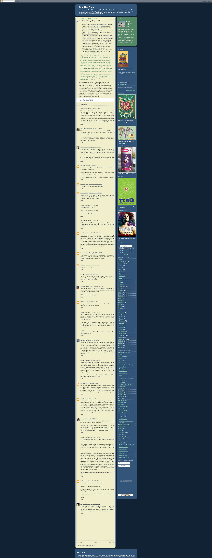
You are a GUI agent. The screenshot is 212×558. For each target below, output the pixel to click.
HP (120, 288)
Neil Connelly (122, 443)
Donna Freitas (122, 394)
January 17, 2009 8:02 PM (94, 147)
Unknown (82, 165)
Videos (120, 345)
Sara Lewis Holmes (123, 447)
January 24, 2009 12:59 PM (94, 480)
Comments (122, 465)
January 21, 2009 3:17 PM (93, 437)
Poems (121, 304)
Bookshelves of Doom (124, 352)
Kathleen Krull (122, 417)
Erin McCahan (122, 402)
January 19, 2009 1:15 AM (93, 312)
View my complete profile (125, 42)
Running (121, 329)
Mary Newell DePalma (124, 436)
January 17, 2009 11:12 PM (93, 220)
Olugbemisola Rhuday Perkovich (98, 24)
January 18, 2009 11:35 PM (91, 301)
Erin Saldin (121, 404)
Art (120, 259)
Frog (120, 280)
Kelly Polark (83, 504)
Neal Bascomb (122, 440)
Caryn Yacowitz (123, 388)
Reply (81, 124)
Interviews (121, 290)
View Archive (126, 254)
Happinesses (122, 286)
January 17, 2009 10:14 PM (95, 193)
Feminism (121, 276)
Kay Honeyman (123, 419)
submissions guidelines (94, 49)
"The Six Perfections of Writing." (90, 34)
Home (95, 542)
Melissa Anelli (122, 367)
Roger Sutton (122, 369)
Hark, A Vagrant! (123, 356)
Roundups (121, 327)
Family (120, 271)
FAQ (120, 274)
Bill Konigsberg (122, 386)
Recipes (121, 319)
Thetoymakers (84, 480)
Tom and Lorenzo (123, 373)
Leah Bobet (122, 426)
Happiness (121, 284)
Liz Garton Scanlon (123, 432)
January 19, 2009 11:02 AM (94, 340)
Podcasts (121, 302)
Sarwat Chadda (122, 449)
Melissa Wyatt (84, 147)
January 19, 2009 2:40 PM (93, 360)
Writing (91, 100)
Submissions (86, 100)
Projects (121, 308)
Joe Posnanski (122, 362)
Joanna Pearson (123, 408)
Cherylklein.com (123, 84)
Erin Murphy (93, 27)
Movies (121, 296)
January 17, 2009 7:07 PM (93, 108)
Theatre (121, 341)
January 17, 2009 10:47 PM (93, 205)
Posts (121, 462)
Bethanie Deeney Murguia (125, 384)
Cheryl (128, 21)
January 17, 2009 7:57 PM (95, 128)
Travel (120, 343)
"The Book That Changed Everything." (91, 29)
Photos (121, 300)
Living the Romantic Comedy (126, 364)
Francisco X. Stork (123, 406)
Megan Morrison (123, 438)
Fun (120, 282)
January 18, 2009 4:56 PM (93, 274)
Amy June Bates (123, 380)
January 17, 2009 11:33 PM (93, 232)
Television (121, 337)
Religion (121, 323)
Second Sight (122, 331)
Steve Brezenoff (84, 128)
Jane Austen (122, 292)
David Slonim (122, 392)
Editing (120, 270)
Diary (120, 267)
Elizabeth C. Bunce (123, 396)
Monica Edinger (84, 253)
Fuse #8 (121, 354)
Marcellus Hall (122, 434)
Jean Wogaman (84, 184)
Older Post (111, 542)
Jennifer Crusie (122, 360)
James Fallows (122, 358)
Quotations (121, 312)
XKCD (120, 375)
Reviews (121, 325)
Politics (121, 306)
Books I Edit (122, 263)
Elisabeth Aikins (84, 286)
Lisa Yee (121, 430)
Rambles (121, 314)
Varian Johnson (123, 455)
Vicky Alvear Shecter (124, 457)
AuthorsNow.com (102, 26)
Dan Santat (122, 390)
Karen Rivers (122, 412)
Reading (121, 316)
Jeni (81, 398)
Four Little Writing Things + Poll (89, 21)
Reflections (122, 321)
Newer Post (79, 542)
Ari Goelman (122, 382)
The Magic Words (123, 339)
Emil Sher (121, 398)
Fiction (120, 278)
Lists (120, 294)
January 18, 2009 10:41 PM (96, 286)
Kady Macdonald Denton (125, 410)
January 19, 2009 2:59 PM (91, 383)
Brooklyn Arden (87, 7)
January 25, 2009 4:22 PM (93, 504)
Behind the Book (123, 261)
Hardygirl (82, 418)
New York (121, 298)
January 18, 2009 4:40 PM (92, 265)
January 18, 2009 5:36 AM (95, 253)
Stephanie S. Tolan (123, 451)
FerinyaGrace (83, 340)
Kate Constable (123, 415)
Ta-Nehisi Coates (123, 371)
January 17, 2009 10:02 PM (95, 184)
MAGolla (82, 383)
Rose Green (83, 232)
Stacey (82, 301)
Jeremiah (82, 265)
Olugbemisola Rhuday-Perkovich (127, 445)
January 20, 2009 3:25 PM (92, 418)
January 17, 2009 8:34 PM (92, 165)
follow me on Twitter (131, 90)
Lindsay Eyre (122, 428)
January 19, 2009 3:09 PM (89, 398)
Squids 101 (122, 333)
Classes (121, 265)
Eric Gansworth (123, 400)
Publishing (121, 310)
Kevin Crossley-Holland (124, 424)
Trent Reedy (122, 453)
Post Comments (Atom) (88, 545)
